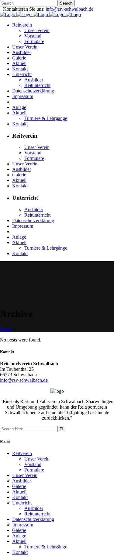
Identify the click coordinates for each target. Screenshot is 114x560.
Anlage (19, 535)
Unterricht (22, 502)
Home (6, 328)
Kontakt (20, 497)
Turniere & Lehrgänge (45, 546)
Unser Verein (37, 458)
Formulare (34, 469)
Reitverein (22, 453)
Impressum (22, 524)
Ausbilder (21, 480)
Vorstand (32, 464)
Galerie (19, 486)
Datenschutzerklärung (33, 519)
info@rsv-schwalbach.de (69, 9)
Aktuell (19, 491)
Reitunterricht (37, 513)
